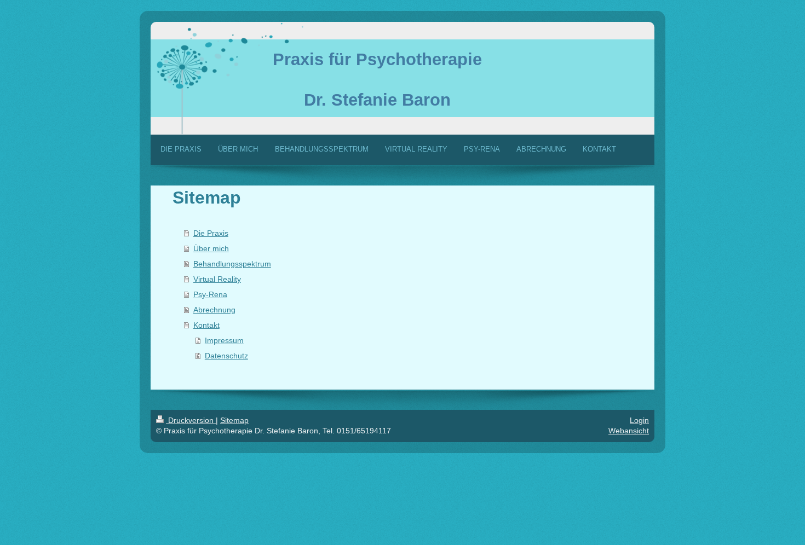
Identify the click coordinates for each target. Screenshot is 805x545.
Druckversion (191, 420)
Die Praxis (210, 233)
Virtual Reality (217, 279)
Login (639, 420)
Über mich (211, 248)
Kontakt (206, 325)
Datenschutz (226, 355)
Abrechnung (214, 309)
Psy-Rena (210, 294)
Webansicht (628, 430)
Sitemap (234, 420)
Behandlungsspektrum (232, 263)
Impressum (224, 340)
